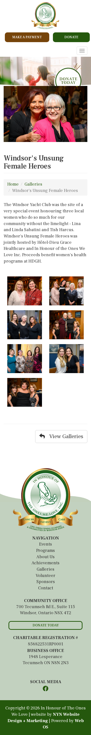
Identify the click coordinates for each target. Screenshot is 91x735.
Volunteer (45, 575)
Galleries (33, 184)
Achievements (45, 563)
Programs (45, 550)
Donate (71, 37)
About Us (45, 557)
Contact (45, 588)
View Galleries (64, 436)
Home (13, 184)
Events (45, 544)
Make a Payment (27, 37)
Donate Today (46, 625)
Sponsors (45, 581)
